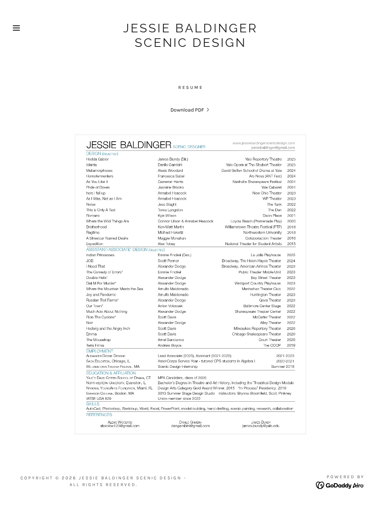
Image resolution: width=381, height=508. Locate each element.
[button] (19, 27)
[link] (190, 45)
